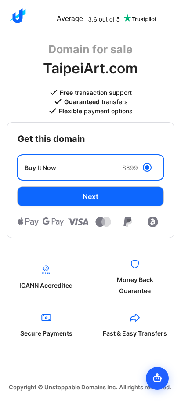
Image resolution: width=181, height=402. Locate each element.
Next (90, 196)
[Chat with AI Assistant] (157, 378)
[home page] (17, 16)
